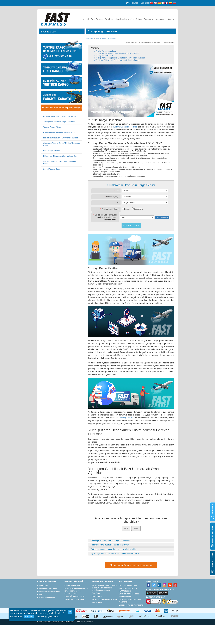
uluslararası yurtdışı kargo (124, 127)
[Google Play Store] (151, 593)
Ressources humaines (46, 597)
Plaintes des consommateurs (48, 591)
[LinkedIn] (159, 585)
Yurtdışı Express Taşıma (52, 127)
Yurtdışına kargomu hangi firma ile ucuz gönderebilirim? (114, 549)
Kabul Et (29, 616)
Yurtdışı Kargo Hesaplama (105, 38)
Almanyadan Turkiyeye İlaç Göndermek (59, 122)
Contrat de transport (72, 585)
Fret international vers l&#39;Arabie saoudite (61, 138)
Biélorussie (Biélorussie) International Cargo (61, 156)
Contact (171, 19)
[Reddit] (170, 585)
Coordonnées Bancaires (47, 588)
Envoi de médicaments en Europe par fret (59, 116)
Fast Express (97, 19)
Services (109, 19)
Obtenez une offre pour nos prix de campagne (61, 107)
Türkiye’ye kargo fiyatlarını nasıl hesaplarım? (110, 545)
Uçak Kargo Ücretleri (51, 151)
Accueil (85, 19)
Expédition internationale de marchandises (130, 600)
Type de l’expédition (110, 209)
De (117, 191)
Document (138, 209)
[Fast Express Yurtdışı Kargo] (55, 19)
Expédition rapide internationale (132, 605)
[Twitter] (154, 585)
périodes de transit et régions (128, 19)
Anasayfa (89, 38)
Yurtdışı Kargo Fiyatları (104, 56)
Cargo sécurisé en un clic (74, 596)
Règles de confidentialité (74, 599)
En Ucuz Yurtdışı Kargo (128, 585)
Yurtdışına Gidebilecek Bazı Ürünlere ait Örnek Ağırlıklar (118, 60)
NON (136, 528)
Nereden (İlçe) (112, 197)
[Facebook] (148, 585)
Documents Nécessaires (155, 19)
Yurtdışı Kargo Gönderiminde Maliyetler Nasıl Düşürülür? (118, 53)
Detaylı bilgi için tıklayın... (48, 616)
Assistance (133, 3)
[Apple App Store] (162, 593)
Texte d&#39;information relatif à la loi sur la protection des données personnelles (104, 587)
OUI (126, 528)
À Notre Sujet (42, 585)
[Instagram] (164, 585)
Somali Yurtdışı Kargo (51, 169)
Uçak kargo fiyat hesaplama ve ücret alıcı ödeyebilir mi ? (115, 553)
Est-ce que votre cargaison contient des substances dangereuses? (106, 217)
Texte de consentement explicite (104, 599)
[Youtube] (175, 585)
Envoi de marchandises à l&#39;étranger (129, 595)
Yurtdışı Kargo (126, 418)
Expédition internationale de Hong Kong (59, 132)
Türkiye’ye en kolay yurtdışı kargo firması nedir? (111, 540)
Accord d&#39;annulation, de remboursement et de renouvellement (76, 590)
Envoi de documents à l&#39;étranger (128, 589)
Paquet (127, 209)
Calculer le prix (130, 225)
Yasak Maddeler (162, 217)
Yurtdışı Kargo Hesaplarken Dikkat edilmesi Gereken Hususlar (120, 58)
